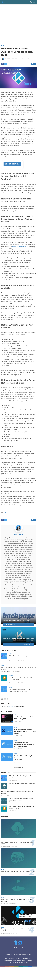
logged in (11, 706)
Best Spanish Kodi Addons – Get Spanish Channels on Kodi (17, 930)
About (24, 960)
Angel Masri (10, 58)
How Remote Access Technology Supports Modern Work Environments (24, 744)
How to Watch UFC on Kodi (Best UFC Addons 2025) (18, 871)
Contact (30, 960)
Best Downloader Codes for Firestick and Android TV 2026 (22, 679)
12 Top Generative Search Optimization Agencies (21, 657)
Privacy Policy (27, 958)
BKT (30, 954)
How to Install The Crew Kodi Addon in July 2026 (23, 718)
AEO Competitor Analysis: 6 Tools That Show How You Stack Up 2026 (25, 731)
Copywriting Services (12, 958)
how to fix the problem (19, 247)
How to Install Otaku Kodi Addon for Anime (22, 783)
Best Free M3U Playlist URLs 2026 (19, 689)
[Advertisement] (18, 23)
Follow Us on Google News (18, 963)
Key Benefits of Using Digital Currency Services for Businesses (23, 757)
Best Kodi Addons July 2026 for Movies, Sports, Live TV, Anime (21, 799)
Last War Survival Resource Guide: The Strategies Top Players (18, 668)
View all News (17, 767)
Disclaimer (17, 960)
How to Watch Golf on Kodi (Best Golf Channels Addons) (16, 900)
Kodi (15, 715)
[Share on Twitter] (5, 64)
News (2, 45)
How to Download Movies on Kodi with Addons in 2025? (17, 843)
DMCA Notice (8, 960)
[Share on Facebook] (2, 64)
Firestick (11, 676)
